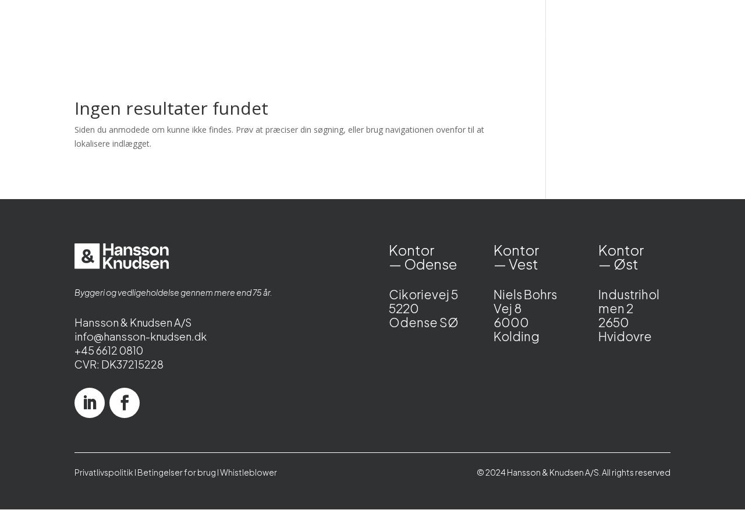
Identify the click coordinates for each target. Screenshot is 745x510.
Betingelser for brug (176, 472)
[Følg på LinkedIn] (89, 403)
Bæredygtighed (471, 33)
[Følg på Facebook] (124, 403)
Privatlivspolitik (103, 472)
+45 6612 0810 (108, 350)
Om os (604, 33)
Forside (205, 33)
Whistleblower (248, 472)
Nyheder (399, 33)
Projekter (341, 33)
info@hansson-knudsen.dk (140, 336)
